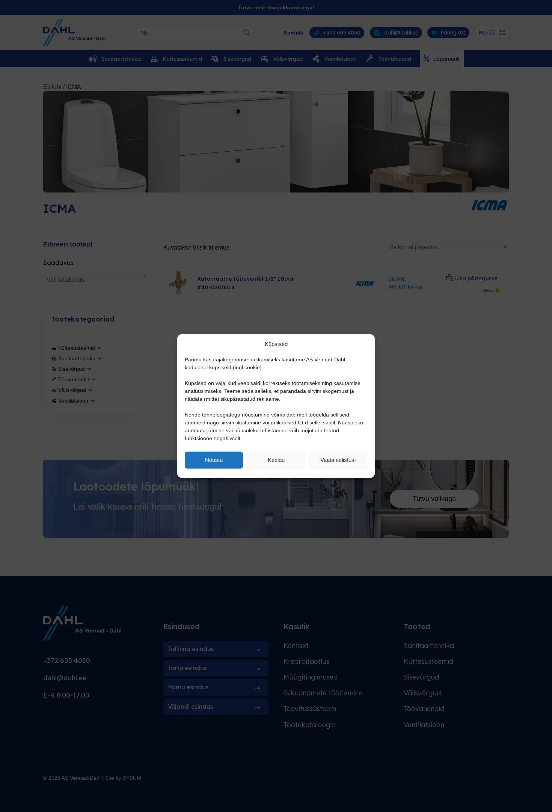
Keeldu (276, 460)
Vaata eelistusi (338, 460)
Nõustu (214, 460)
